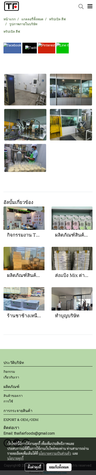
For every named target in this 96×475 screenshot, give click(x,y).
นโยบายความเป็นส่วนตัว (55, 453)
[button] (79, 6)
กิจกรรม (9, 371)
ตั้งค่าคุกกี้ (34, 467)
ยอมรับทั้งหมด (59, 467)
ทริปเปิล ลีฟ (11, 31)
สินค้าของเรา (13, 395)
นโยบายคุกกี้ (15, 458)
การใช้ (8, 400)
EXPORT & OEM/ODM (20, 419)
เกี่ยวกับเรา (11, 376)
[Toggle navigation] (90, 6)
